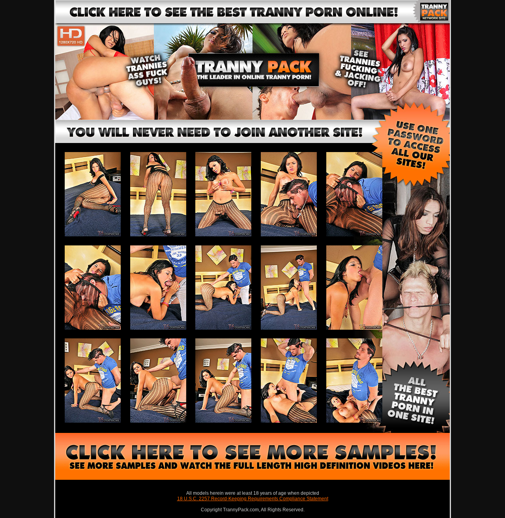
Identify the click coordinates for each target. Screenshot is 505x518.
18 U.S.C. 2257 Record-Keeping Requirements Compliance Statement (252, 498)
